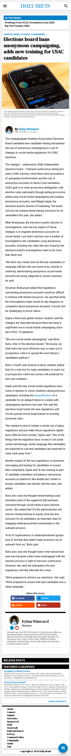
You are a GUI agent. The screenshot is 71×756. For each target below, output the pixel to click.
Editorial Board (15, 731)
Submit (10, 715)
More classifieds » (58, 701)
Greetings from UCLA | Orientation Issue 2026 (29, 22)
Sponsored (13, 721)
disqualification (43, 395)
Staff (9, 724)
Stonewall (12, 727)
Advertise (12, 718)
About (10, 709)
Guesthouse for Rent (15, 682)
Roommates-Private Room (17, 671)
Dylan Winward (29, 129)
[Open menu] (5, 6)
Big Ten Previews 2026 (17, 26)
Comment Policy (15, 737)
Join (9, 746)
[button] (66, 6)
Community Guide (13, 742)
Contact (11, 712)
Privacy (11, 734)
